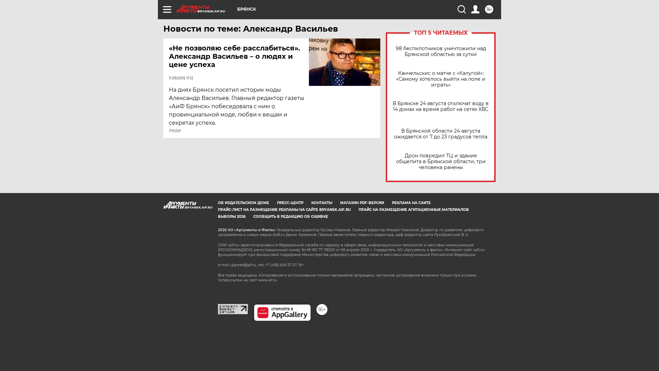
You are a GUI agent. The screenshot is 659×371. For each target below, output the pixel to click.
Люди (175, 131)
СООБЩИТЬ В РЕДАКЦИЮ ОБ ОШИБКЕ (290, 216)
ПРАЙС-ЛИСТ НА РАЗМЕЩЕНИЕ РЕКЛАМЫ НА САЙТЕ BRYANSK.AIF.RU (284, 209)
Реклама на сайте (411, 203)
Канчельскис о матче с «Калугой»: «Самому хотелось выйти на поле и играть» (440, 79)
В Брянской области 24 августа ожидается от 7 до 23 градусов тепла (440, 134)
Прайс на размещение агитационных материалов (414, 209)
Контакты (321, 203)
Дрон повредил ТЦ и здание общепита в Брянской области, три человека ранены (441, 161)
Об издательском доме (243, 203)
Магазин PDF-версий (362, 203)
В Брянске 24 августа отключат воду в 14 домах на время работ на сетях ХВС (441, 106)
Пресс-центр (290, 203)
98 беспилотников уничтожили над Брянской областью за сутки (441, 51)
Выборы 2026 (231, 216)
